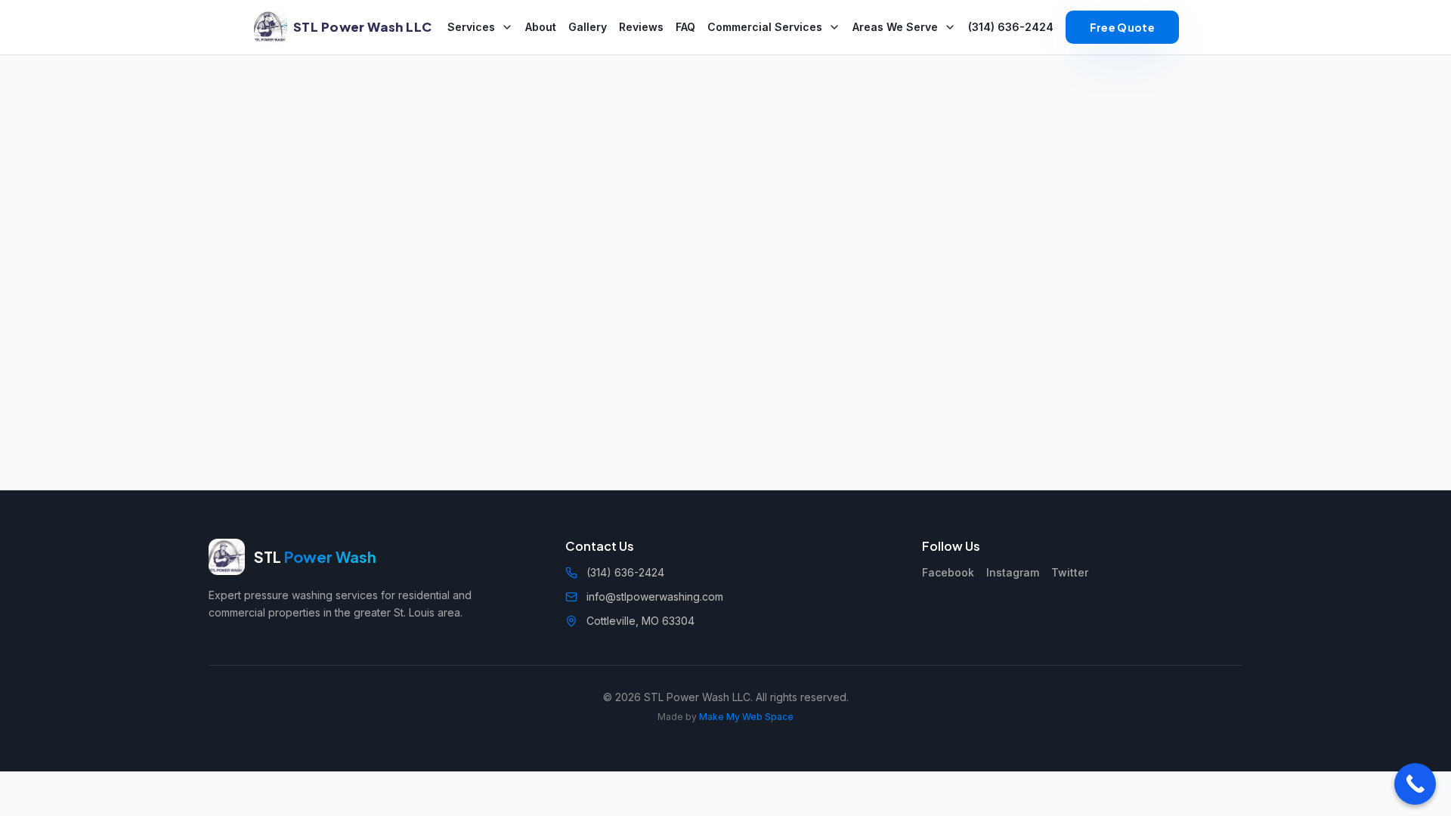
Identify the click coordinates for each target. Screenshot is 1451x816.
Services (471, 26)
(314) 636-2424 (1010, 26)
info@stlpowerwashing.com (654, 596)
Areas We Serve (895, 26)
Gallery (587, 26)
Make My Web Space (746, 716)
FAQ (685, 26)
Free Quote (1123, 27)
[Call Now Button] (1415, 784)
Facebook (948, 572)
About (540, 26)
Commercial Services (764, 26)
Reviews (641, 26)
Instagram (1012, 572)
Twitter (1069, 572)
